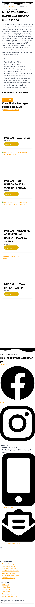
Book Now (7, 100)
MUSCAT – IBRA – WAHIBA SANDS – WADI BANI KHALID (15, 184)
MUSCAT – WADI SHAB (17, 137)
